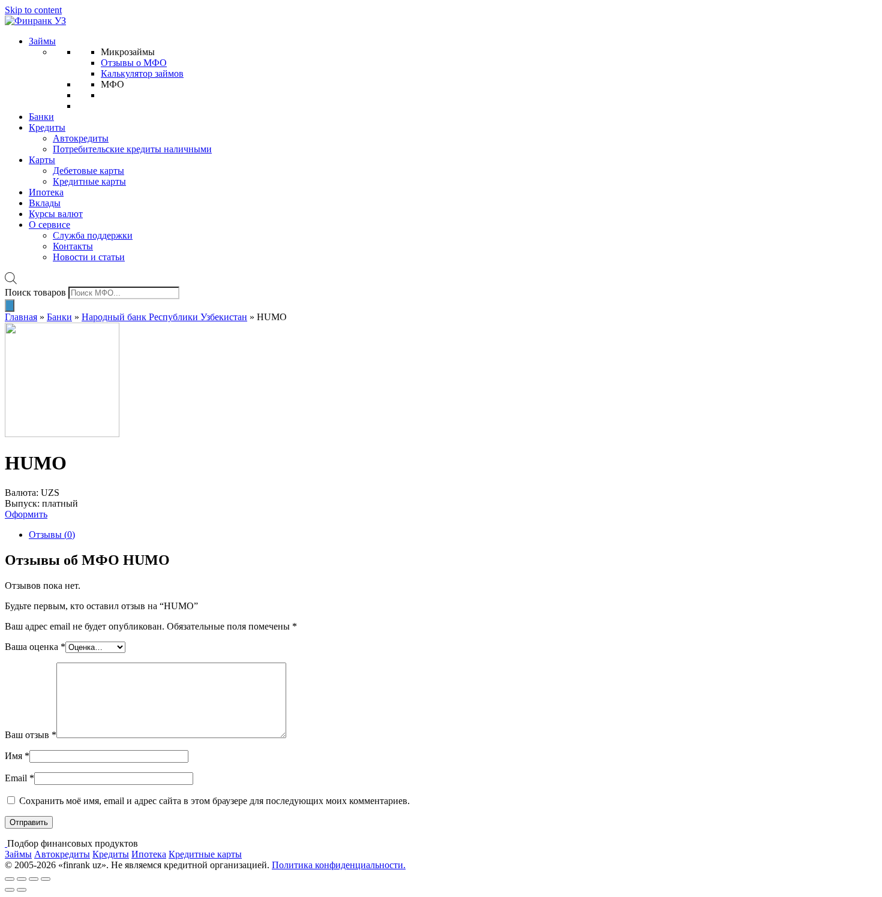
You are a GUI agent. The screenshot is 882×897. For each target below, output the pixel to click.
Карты (42, 160)
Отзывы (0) (52, 534)
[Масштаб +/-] (45, 879)
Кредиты (47, 127)
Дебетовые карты (88, 170)
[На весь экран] (33, 879)
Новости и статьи (89, 257)
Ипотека (46, 192)
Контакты (73, 246)
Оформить (26, 514)
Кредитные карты (89, 181)
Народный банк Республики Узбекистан (164, 317)
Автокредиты (81, 138)
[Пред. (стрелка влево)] (9, 890)
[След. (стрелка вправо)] (21, 890)
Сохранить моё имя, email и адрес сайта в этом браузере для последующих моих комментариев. (214, 801)
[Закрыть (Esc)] (9, 879)
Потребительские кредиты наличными (132, 149)
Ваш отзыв (30, 735)
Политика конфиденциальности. (339, 865)
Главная (21, 317)
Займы (42, 41)
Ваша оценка (35, 647)
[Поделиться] (21, 879)
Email (19, 778)
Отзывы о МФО (134, 63)
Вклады (45, 203)
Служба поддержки (93, 235)
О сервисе (49, 224)
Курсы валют (56, 214)
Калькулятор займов (142, 73)
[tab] (453, 534)
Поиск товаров (35, 292)
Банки (41, 117)
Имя (17, 756)
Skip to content (33, 10)
